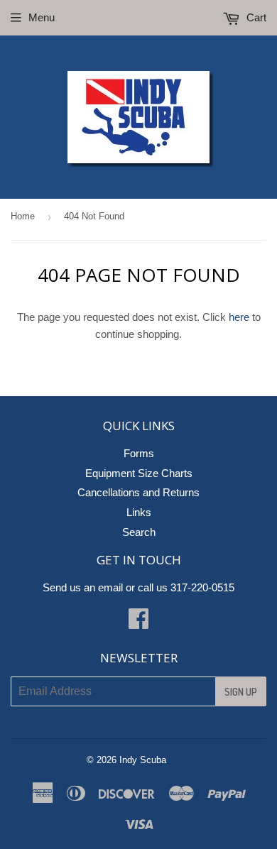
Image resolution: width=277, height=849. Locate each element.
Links (138, 512)
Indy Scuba (142, 760)
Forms (139, 453)
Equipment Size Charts (138, 473)
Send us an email (83, 587)
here (239, 317)
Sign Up (240, 692)
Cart (255, 17)
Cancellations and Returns (138, 492)
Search (139, 532)
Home (23, 216)
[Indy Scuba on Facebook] (138, 623)
